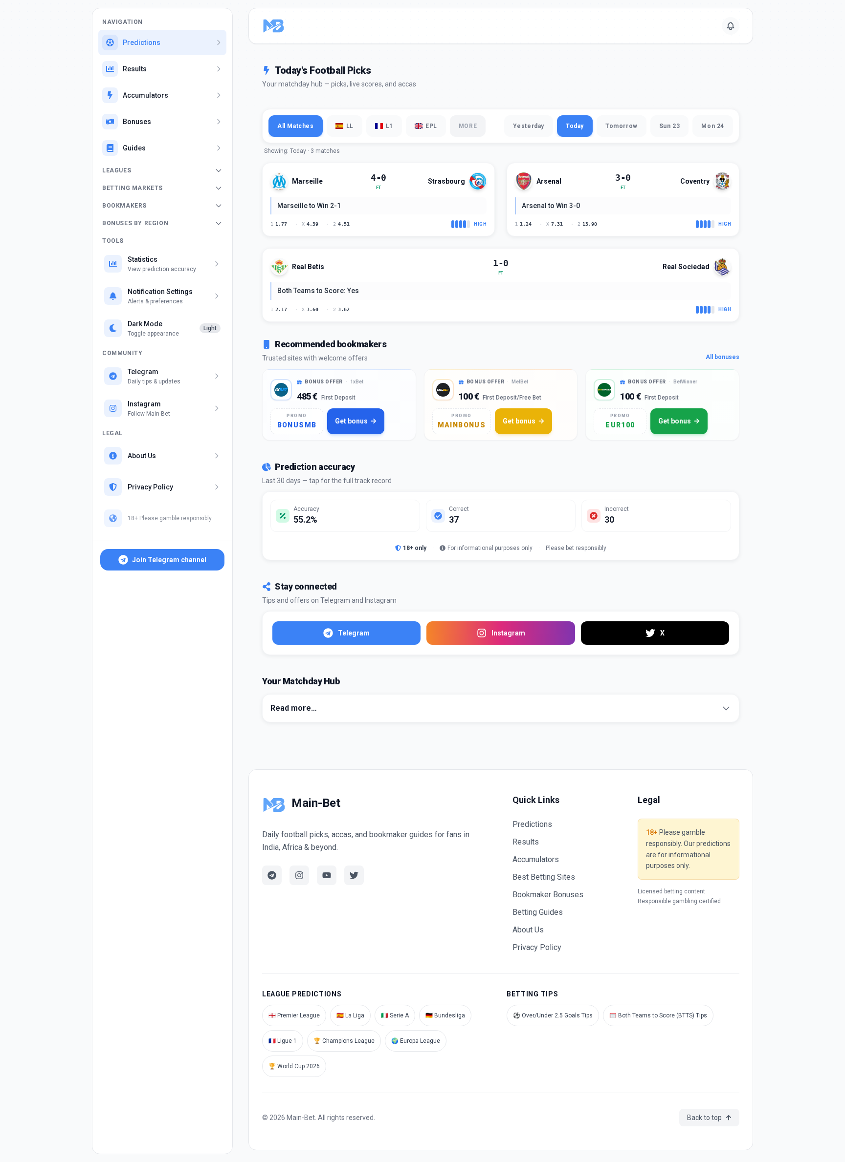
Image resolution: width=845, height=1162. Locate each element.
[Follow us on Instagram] (299, 875)
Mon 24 (712, 126)
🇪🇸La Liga (350, 1015)
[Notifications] (730, 26)
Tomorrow (621, 126)
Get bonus (351, 421)
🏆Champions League (344, 1040)
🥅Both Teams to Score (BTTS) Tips (658, 1015)
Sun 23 (669, 126)
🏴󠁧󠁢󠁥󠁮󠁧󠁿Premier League (294, 1015)
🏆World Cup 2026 (294, 1066)
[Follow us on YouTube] (326, 875)
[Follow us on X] (354, 875)
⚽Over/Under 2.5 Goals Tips (553, 1015)
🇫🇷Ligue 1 (282, 1040)
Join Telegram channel (169, 560)
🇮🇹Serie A (395, 1015)
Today (575, 126)
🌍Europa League (415, 1040)
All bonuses (722, 357)
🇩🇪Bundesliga (445, 1015)
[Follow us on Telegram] (272, 875)
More (468, 126)
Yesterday (528, 126)
